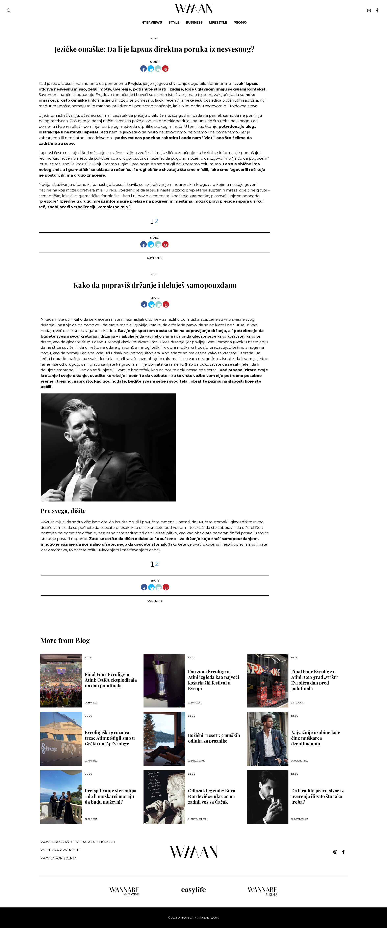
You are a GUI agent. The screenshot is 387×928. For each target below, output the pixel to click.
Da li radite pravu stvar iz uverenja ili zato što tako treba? (317, 796)
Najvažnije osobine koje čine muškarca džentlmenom (315, 737)
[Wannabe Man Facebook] (377, 10)
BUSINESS (194, 22)
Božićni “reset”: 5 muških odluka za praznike (214, 738)
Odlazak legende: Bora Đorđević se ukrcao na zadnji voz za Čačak (211, 796)
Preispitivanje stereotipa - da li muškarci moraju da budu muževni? (110, 796)
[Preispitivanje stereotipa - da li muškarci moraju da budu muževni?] (61, 797)
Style (174, 22)
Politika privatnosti (60, 850)
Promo (240, 22)
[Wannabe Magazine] (124, 895)
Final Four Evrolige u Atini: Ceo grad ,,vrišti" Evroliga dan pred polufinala (314, 680)
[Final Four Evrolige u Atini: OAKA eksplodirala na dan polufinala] (61, 681)
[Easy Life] (193, 892)
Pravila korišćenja (58, 858)
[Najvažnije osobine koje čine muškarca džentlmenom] (267, 739)
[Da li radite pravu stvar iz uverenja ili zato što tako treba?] (267, 797)
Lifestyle (218, 22)
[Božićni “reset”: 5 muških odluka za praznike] (164, 739)
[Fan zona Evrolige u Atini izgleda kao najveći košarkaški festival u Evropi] (164, 681)
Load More (193, 616)
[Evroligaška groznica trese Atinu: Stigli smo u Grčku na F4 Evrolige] (61, 739)
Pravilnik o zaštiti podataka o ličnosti (77, 842)
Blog (154, 38)
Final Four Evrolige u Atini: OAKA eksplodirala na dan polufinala (111, 679)
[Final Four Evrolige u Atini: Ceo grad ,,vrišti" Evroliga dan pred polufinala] (267, 681)
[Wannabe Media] (262, 895)
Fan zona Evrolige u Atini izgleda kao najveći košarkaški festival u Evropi (213, 680)
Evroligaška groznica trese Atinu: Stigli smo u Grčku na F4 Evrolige (110, 737)
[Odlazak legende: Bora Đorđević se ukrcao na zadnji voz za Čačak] (164, 797)
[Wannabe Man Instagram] (369, 10)
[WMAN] (193, 12)
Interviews (151, 22)
